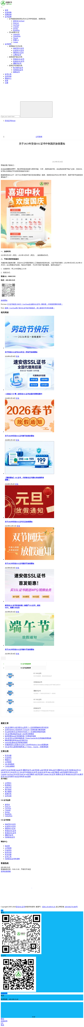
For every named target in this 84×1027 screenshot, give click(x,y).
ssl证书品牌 (64, 772)
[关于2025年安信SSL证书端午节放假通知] (29, 645)
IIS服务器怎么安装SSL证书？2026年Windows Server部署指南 (26, 745)
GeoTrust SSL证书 (13, 774)
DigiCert (16, 23)
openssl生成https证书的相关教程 (16, 742)
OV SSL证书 (21, 772)
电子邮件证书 (18, 68)
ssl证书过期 (39, 774)
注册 (6, 83)
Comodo (16, 27)
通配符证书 (17, 63)
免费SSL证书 (60, 774)
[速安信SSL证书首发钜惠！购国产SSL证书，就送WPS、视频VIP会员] (29, 601)
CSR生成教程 (10, 766)
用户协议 (8, 789)
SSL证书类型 (9, 776)
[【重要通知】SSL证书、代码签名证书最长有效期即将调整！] (29, 473)
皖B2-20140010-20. (49, 907)
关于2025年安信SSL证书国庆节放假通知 (19, 563)
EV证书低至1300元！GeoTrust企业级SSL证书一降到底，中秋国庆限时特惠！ (35, 304)
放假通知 (4, 300)
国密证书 (16, 72)
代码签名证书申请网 (12, 859)
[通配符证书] (10, 695)
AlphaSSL (16, 34)
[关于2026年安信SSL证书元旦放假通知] (29, 517)
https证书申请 (19, 776)
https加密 (27, 776)
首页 (6, 10)
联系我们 (8, 785)
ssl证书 (3, 770)
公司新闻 (8, 762)
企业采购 (8, 12)
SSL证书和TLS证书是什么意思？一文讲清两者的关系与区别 (26, 727)
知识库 (7, 846)
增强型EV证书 (18, 52)
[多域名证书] (10, 712)
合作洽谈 (8, 76)
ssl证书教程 (30, 774)
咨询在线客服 (6, 871)
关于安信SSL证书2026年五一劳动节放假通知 (21, 352)
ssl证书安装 (35, 770)
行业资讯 (8, 758)
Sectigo (15, 28)
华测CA (16, 40)
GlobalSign (16, 36)
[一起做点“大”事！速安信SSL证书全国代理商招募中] (29, 390)
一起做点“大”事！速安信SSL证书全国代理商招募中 (23, 394)
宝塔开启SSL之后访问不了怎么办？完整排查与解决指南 (25, 729)
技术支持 (8, 852)
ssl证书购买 (55, 772)
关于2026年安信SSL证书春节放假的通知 (19, 436)
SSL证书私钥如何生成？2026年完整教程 (19, 734)
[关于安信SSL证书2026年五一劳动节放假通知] (29, 348)
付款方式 (8, 787)
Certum (15, 42)
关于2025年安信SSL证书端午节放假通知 (19, 649)
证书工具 (8, 74)
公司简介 (8, 783)
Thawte (15, 38)
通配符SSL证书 (62, 770)
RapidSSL (16, 30)
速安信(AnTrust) (18, 21)
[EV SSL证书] (10, 677)
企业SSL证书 (42, 772)
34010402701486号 (71, 907)
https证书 (19, 770)
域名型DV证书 (18, 48)
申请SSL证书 (73, 772)
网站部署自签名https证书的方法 (16, 740)
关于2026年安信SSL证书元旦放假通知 (18, 522)
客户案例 (8, 791)
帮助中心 (8, 78)
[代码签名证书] (10, 686)
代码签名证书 (18, 70)
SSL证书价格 (11, 770)
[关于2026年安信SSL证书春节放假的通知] (29, 432)
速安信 (7, 804)
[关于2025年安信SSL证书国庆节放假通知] (29, 559)
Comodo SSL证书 (49, 774)
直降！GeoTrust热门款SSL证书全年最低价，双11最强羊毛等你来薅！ (30, 308)
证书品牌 (8, 17)
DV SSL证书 (11, 772)
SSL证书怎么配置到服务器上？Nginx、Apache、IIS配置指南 (26, 747)
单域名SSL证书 (18, 59)
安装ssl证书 (53, 770)
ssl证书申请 (44, 770)
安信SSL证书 (20, 907)
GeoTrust (16, 25)
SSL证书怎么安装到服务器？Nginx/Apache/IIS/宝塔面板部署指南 (28, 738)
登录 (6, 80)
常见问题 (8, 755)
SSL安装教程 (9, 764)
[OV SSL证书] (10, 704)
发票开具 (8, 794)
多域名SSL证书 (18, 61)
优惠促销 (8, 14)
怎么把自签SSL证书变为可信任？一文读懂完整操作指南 (25, 732)
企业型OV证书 (18, 50)
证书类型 (8, 44)
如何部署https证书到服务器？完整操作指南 (20, 736)
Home (10, 121)
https (49, 772)
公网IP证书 (17, 55)
